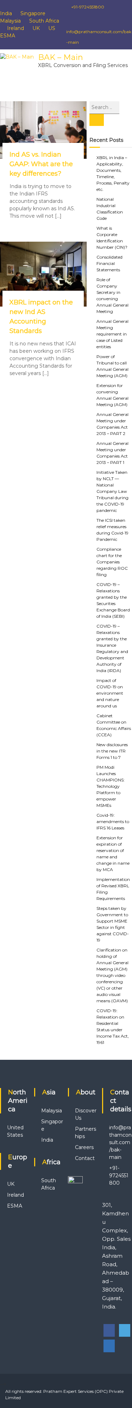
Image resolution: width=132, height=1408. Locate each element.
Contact (85, 1158)
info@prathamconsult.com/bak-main (120, 1142)
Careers (84, 1147)
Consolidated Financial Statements (109, 263)
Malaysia (10, 21)
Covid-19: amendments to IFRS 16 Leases (112, 821)
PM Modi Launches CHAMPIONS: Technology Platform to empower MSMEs (110, 786)
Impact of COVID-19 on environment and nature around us (109, 693)
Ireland (15, 28)
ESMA (7, 35)
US (51, 28)
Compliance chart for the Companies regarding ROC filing (112, 561)
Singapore (32, 13)
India (6, 13)
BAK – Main (60, 57)
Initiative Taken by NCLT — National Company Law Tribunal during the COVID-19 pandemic (112, 491)
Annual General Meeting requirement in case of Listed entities (112, 334)
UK (36, 28)
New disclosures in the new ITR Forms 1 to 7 (112, 751)
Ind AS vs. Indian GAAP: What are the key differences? (41, 164)
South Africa (44, 21)
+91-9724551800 (87, 7)
